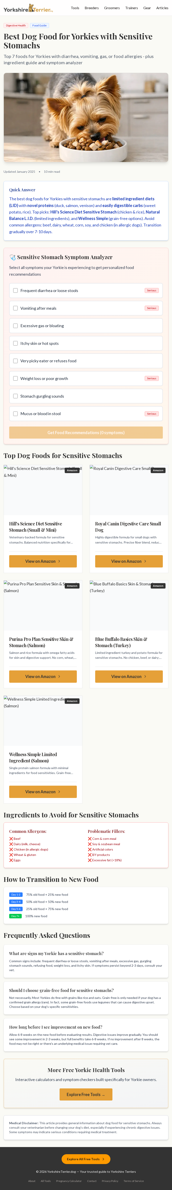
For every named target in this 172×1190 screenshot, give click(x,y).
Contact (92, 1181)
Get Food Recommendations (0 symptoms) (86, 432)
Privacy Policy (110, 1181)
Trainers (131, 8)
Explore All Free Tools (83, 1159)
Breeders (92, 8)
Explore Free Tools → (86, 1094)
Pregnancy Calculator (69, 1181)
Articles (162, 8)
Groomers (112, 8)
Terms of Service (134, 1181)
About (31, 1181)
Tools (75, 8)
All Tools (46, 1181)
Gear (147, 8)
